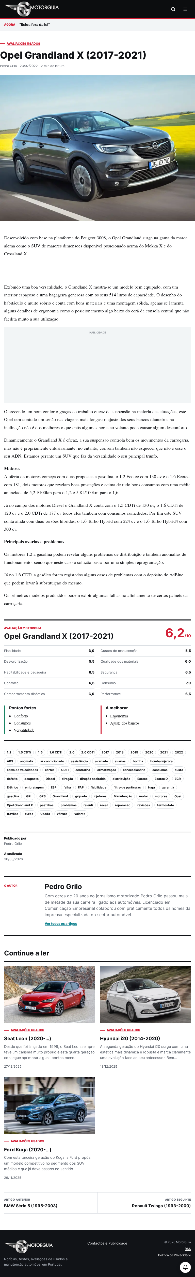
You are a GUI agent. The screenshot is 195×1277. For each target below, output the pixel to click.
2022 (179, 752)
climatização (106, 770)
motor (143, 796)
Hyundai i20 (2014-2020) (130, 1038)
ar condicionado (52, 761)
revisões (143, 805)
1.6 (40, 752)
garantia (168, 787)
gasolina (13, 796)
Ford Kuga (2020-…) (28, 1150)
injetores (100, 796)
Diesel (50, 779)
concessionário (134, 770)
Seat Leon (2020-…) (27, 1038)
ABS (10, 761)
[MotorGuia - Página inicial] (31, 9)
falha (67, 787)
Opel (177, 796)
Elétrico (12, 787)
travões (12, 814)
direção (67, 779)
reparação (122, 805)
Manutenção (123, 796)
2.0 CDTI (87, 752)
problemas (69, 805)
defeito (12, 779)
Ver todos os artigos (61, 923)
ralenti (88, 805)
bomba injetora (161, 761)
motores (161, 796)
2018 (120, 752)
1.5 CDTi (24, 752)
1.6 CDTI (56, 752)
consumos (160, 770)
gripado (81, 796)
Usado (45, 814)
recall (104, 805)
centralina (82, 770)
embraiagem (34, 787)
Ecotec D (161, 779)
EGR (178, 779)
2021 (164, 752)
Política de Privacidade (174, 1255)
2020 (149, 752)
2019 (134, 752)
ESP (54, 787)
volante (79, 814)
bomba (138, 761)
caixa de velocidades (22, 770)
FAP (81, 787)
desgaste (31, 779)
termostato (165, 805)
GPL (29, 796)
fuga (151, 787)
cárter (49, 770)
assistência (79, 761)
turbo (29, 814)
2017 (105, 752)
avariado (101, 761)
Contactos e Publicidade (107, 1243)
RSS (188, 1249)
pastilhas (47, 805)
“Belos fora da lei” (34, 24)
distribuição (121, 779)
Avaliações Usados (23, 43)
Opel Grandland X (20, 805)
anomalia (26, 761)
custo (179, 770)
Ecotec (142, 779)
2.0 (71, 752)
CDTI (65, 770)
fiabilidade (98, 787)
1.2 (9, 752)
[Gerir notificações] (185, 1267)
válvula (62, 814)
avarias (120, 761)
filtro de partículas (127, 787)
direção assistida (93, 779)
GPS (42, 796)
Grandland (60, 796)
